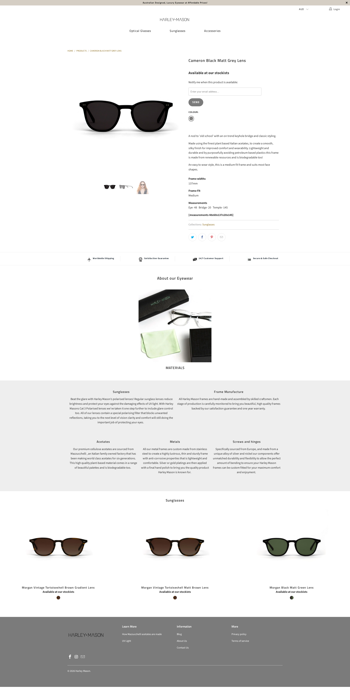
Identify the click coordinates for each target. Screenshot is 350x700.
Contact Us (183, 648)
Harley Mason (82, 671)
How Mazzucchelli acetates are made (142, 634)
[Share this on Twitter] (192, 237)
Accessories (212, 31)
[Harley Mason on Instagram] (76, 657)
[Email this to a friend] (221, 237)
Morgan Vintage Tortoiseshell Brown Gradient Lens (58, 545)
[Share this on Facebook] (202, 237)
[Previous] (73, 115)
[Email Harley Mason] (82, 657)
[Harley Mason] (175, 19)
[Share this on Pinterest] (212, 237)
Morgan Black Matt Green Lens (291, 545)
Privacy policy (239, 634)
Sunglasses (177, 31)
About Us (182, 641)
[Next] (178, 115)
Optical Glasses (140, 31)
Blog (179, 634)
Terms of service (240, 641)
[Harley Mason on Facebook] (70, 657)
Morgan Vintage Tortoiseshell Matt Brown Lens (175, 545)
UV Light (126, 641)
